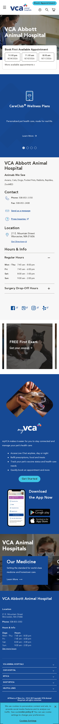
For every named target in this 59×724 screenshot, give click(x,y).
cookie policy (25, 712)
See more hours (9, 649)
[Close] (55, 706)
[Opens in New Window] (14, 308)
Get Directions (21, 242)
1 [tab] (23, 148)
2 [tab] (27, 148)
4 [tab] (35, 148)
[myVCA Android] (40, 512)
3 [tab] (31, 148)
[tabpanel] (29, 115)
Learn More (28, 136)
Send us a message (20, 211)
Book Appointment (44, 3)
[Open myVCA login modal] (40, 9)
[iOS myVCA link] (40, 520)
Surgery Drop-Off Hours (21, 288)
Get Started (29, 479)
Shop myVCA (8, 682)
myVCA (6, 676)
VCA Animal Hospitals (13, 664)
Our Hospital (9, 670)
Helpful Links (9, 688)
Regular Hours (14, 257)
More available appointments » (20, 65)
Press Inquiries (20, 219)
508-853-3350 (26, 198)
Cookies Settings (28, 721)
